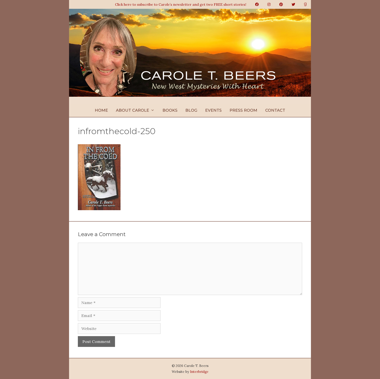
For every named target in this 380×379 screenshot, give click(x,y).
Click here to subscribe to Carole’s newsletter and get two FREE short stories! (180, 4)
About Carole (132, 110)
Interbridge (199, 372)
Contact (275, 110)
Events (213, 110)
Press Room (243, 110)
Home (101, 110)
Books (170, 110)
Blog (191, 110)
